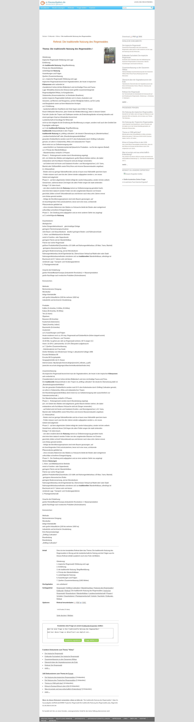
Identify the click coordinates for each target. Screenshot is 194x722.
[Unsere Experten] (133, 174)
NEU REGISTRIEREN (145, 2)
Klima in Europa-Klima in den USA (57, 686)
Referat (67, 591)
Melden (70, 615)
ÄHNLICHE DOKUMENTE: (132, 41)
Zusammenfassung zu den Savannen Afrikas (61, 659)
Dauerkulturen (69, 596)
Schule (44, 36)
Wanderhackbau (87, 588)
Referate (71, 8)
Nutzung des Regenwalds (103, 588)
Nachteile (101, 596)
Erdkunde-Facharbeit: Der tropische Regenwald (62, 656)
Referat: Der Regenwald (53, 665)
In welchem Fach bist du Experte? (136, 182)
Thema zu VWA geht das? (54, 683)
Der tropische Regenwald (54, 653)
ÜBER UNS (133, 718)
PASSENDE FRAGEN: (130, 108)
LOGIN (136, 2)
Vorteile (93, 596)
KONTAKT (143, 718)
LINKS (125, 718)
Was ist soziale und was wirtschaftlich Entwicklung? (63, 689)
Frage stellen (81, 8)
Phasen (109, 593)
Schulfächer (45, 8)
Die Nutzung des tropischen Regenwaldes (60, 677)
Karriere (92, 8)
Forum (70, 673)
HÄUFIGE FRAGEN (47, 718)
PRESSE (43, 720)
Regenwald (61, 588)
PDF (77, 602)
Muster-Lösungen (58, 8)
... (125, 102)
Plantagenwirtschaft (83, 596)
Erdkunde (51, 36)
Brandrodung (70, 593)
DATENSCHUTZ (80, 718)
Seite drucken (61, 615)
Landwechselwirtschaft (97, 593)
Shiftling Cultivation (73, 588)
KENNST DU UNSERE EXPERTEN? (136, 170)
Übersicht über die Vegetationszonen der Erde (61, 662)
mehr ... (47, 668)
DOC (84, 602)
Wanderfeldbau (82, 593)
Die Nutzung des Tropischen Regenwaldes (60, 680)
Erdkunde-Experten (89, 626)
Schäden (60, 596)
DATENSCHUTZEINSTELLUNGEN (99, 718)
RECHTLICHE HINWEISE (64, 718)
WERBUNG (52, 720)
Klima (58, 36)
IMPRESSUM (116, 718)
